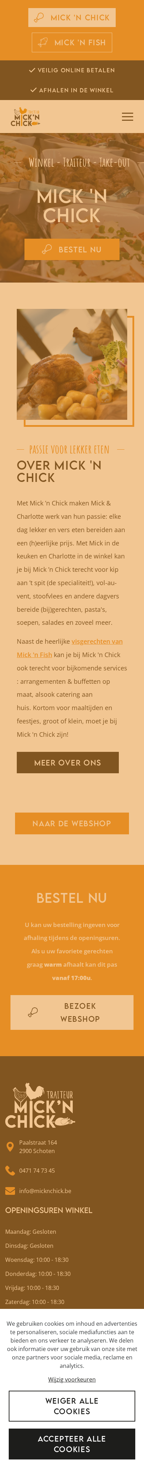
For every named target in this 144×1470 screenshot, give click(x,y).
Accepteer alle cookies (72, 1444)
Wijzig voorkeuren (72, 1379)
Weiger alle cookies (72, 1406)
